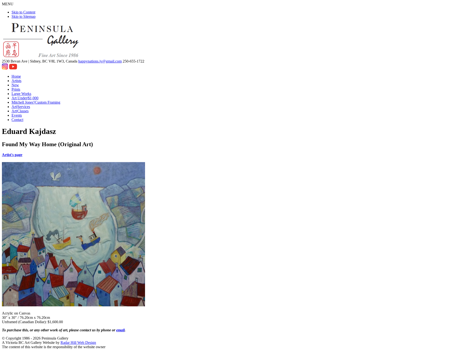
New (15, 85)
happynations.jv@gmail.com (100, 61)
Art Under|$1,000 (25, 98)
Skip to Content (23, 12)
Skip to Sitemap (24, 16)
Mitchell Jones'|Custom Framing (36, 102)
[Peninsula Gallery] (41, 57)
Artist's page (12, 155)
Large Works (21, 94)
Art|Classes (20, 111)
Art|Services (21, 107)
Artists (16, 81)
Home (16, 76)
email (120, 330)
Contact (17, 120)
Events (17, 115)
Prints (16, 89)
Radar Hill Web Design (78, 342)
